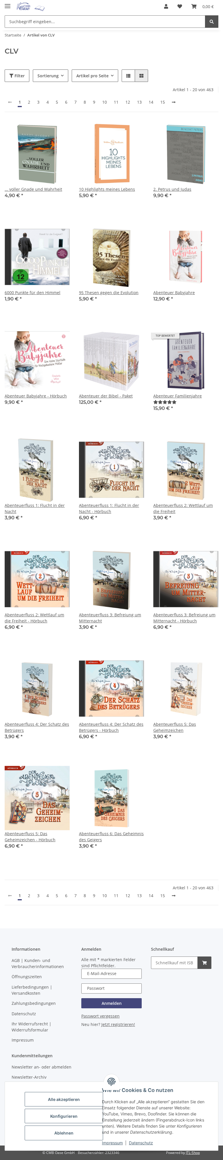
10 (104, 102)
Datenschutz (141, 1142)
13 (139, 102)
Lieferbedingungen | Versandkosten (32, 990)
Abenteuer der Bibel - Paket (106, 396)
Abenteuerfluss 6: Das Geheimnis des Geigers (111, 836)
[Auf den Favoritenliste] (59, 131)
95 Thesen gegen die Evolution (109, 292)
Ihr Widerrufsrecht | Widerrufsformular (31, 1027)
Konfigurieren (64, 1116)
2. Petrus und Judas (172, 189)
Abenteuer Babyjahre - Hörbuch (36, 396)
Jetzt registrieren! (118, 1024)
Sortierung (48, 75)
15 (162, 102)
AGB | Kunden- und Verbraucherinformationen (38, 963)
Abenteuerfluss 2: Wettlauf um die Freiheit (183, 508)
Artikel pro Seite (92, 75)
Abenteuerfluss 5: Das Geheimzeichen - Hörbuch (30, 836)
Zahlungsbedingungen (34, 1003)
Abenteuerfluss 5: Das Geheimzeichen (174, 727)
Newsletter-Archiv (29, 1077)
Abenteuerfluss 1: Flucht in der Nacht (35, 508)
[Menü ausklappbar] (7, 3)
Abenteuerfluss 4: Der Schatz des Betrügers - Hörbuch (111, 727)
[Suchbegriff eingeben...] (211, 21)
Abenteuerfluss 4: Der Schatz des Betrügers (37, 727)
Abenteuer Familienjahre (177, 396)
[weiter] (173, 102)
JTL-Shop (193, 1152)
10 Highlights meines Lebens (107, 189)
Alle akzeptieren (64, 1099)
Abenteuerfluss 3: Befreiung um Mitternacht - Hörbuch (184, 618)
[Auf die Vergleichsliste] (44, 131)
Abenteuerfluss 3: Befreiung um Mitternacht (110, 618)
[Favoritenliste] (180, 6)
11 (116, 102)
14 (151, 102)
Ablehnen (63, 1132)
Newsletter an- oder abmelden (41, 1067)
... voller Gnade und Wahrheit (33, 189)
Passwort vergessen (100, 1016)
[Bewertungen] (165, 402)
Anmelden (112, 1003)
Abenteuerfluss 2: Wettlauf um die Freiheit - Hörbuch (34, 618)
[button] (166, 6)
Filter (19, 75)
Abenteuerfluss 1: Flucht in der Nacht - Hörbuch (109, 508)
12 (127, 102)
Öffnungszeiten (27, 976)
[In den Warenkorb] (204, 962)
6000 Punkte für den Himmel (32, 292)
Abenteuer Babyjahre (174, 292)
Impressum (112, 1142)
